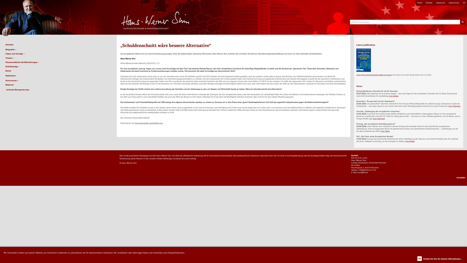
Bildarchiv (9, 85)
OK (419, 258)
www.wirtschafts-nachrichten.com (149, 123)
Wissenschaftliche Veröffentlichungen (21, 62)
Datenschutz (454, 2)
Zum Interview (454, 106)
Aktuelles (9, 44)
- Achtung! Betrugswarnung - (17, 89)
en (464, 2)
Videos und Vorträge (14, 53)
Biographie (10, 49)
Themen (9, 58)
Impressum (440, 2)
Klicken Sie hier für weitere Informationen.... (442, 259)
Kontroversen (11, 80)
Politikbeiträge (11, 66)
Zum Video (385, 131)
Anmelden (461, 177)
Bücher (8, 71)
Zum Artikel (394, 96)
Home (419, 2)
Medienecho (10, 75)
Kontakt (429, 2)
